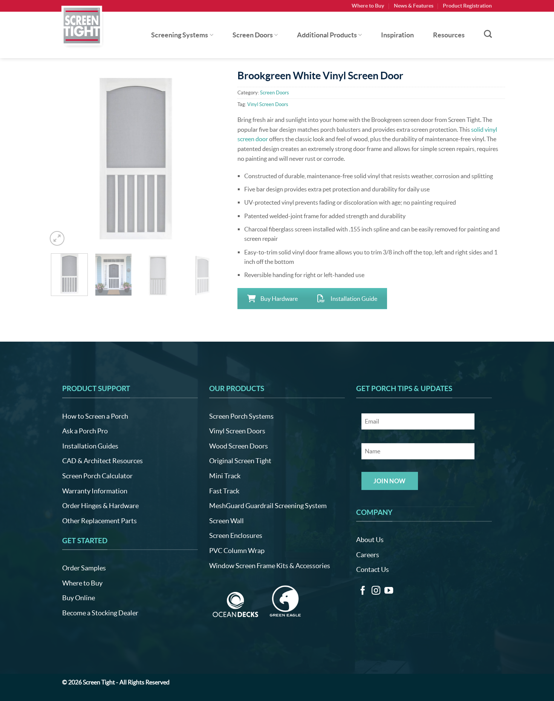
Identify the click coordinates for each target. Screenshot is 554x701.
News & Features (413, 6)
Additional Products (327, 35)
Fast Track (224, 491)
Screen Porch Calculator (97, 476)
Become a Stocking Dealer (100, 613)
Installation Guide (354, 298)
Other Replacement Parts (99, 521)
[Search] (488, 33)
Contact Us (372, 569)
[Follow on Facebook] (362, 591)
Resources (449, 35)
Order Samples (84, 568)
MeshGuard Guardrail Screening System (268, 506)
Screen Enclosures (235, 535)
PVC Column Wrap (237, 551)
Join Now (389, 481)
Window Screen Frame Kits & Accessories (269, 566)
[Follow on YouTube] (388, 591)
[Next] (211, 159)
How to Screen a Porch (95, 416)
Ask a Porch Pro (85, 431)
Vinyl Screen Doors (267, 104)
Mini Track (224, 476)
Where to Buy (368, 6)
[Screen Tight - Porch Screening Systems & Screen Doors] (82, 25)
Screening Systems (179, 35)
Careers (367, 555)
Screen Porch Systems (241, 416)
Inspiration (397, 35)
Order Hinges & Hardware (100, 506)
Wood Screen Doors (238, 446)
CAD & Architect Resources (102, 461)
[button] (57, 238)
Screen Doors (253, 35)
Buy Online (78, 598)
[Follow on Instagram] (376, 591)
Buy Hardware (279, 298)
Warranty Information (94, 491)
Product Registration (467, 6)
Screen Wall (226, 521)
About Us (370, 540)
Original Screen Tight (240, 461)
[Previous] (60, 159)
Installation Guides (90, 446)
